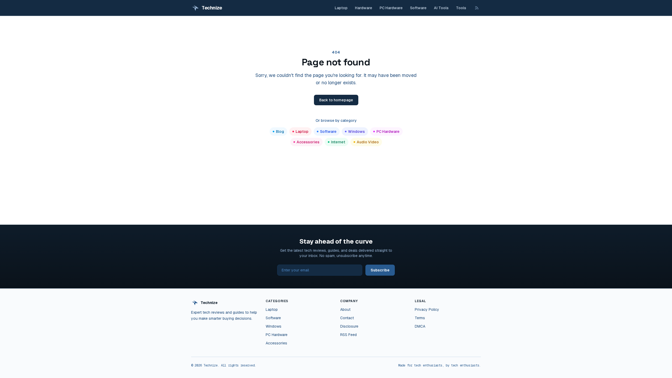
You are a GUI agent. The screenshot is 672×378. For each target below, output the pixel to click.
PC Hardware (391, 8)
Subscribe (380, 270)
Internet (338, 142)
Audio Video (368, 142)
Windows (356, 131)
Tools (461, 8)
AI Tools (441, 8)
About (345, 309)
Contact (347, 318)
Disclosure (349, 326)
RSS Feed (348, 334)
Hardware (363, 8)
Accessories (308, 142)
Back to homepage (336, 100)
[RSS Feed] (476, 8)
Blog (280, 131)
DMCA (420, 326)
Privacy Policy (427, 309)
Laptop (341, 8)
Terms (420, 318)
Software (418, 8)
